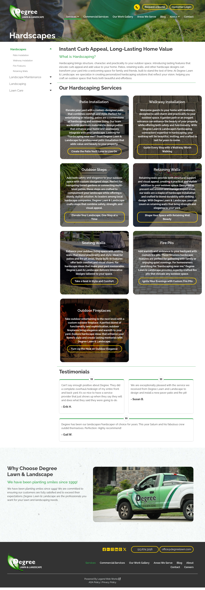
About (174, 16)
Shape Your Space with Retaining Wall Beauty (167, 217)
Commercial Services (95, 16)
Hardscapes (18, 49)
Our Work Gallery (123, 16)
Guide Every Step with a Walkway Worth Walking (167, 149)
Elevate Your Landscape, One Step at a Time (95, 217)
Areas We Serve (146, 16)
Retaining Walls (20, 71)
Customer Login (181, 6)
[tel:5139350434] (137, 7)
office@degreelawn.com (176, 549)
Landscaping (17, 84)
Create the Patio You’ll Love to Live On (94, 151)
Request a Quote (155, 6)
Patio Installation (21, 55)
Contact (189, 16)
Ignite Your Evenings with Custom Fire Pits (167, 281)
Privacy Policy (109, 582)
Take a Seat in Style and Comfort (94, 281)
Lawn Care (16, 90)
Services (71, 16)
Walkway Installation (23, 60)
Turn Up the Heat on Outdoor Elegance (94, 348)
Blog (163, 16)
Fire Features (19, 66)
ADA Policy (94, 582)
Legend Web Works (108, 579)
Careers (189, 567)
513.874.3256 (145, 549)
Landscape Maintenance (25, 77)
